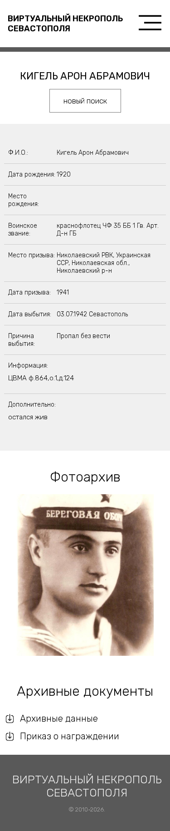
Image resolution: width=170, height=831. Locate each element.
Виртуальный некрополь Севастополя (65, 24)
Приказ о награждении (69, 736)
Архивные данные (59, 718)
